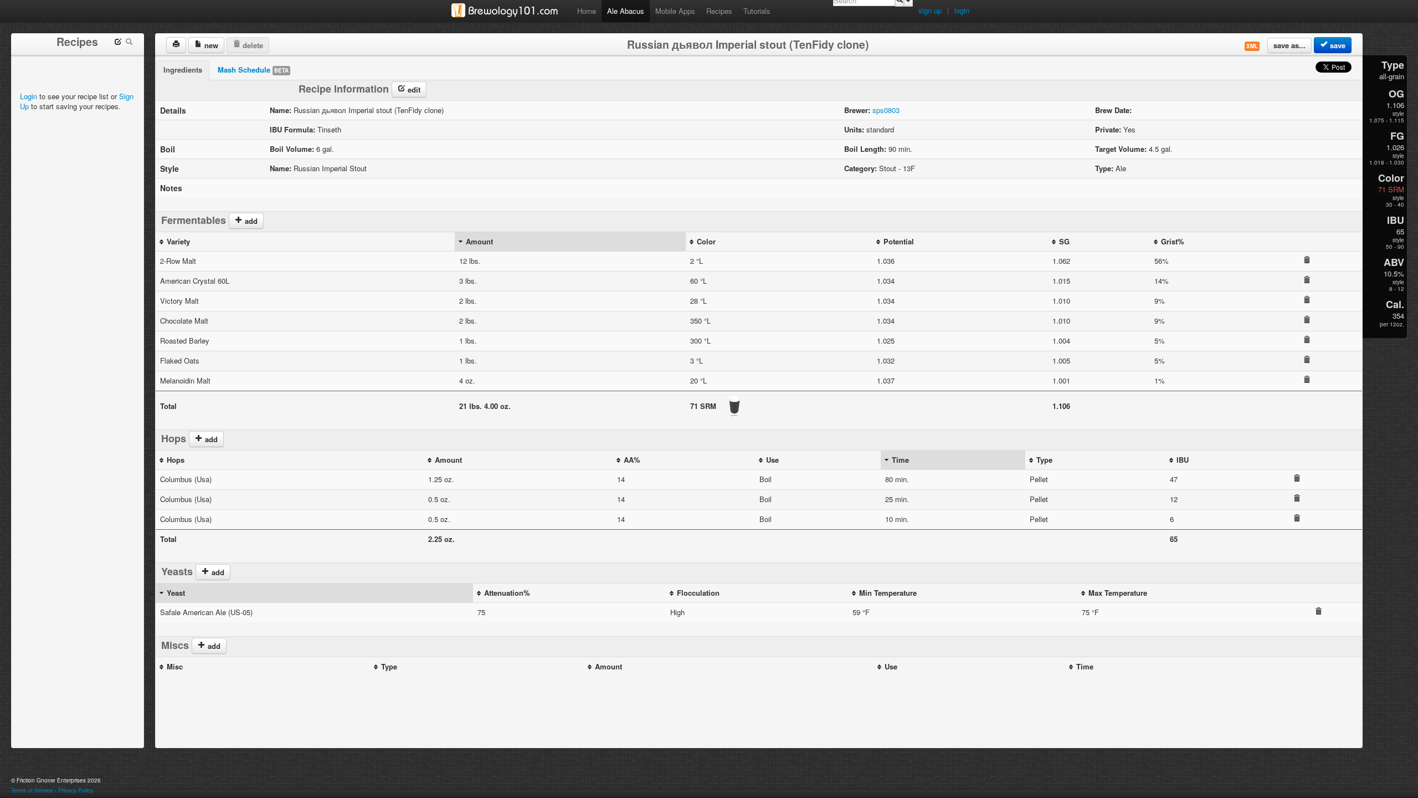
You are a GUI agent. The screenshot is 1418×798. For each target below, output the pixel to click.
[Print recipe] (176, 45)
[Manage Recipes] (118, 43)
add (250, 221)
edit (412, 89)
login (961, 10)
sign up (930, 10)
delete (251, 45)
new (210, 45)
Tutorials (756, 11)
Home (586, 11)
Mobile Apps (675, 11)
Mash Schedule (253, 69)
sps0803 (886, 110)
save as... (1289, 45)
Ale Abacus (625, 11)
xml (1252, 46)
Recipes (719, 11)
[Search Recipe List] (129, 43)
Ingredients (182, 69)
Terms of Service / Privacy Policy (52, 790)
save (1336, 45)
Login (28, 96)
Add (212, 646)
